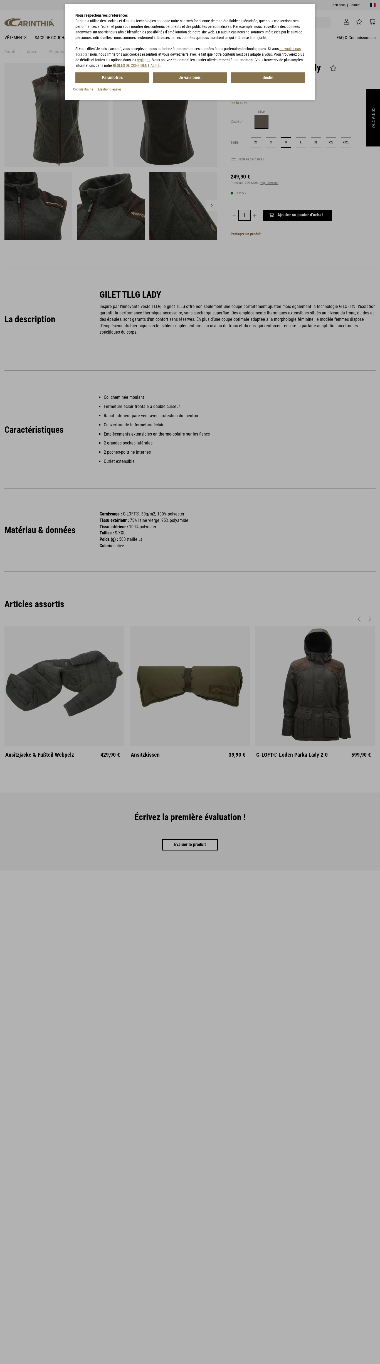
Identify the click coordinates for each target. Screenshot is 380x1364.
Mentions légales (109, 89)
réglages (143, 60)
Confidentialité (83, 89)
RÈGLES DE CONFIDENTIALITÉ (136, 65)
